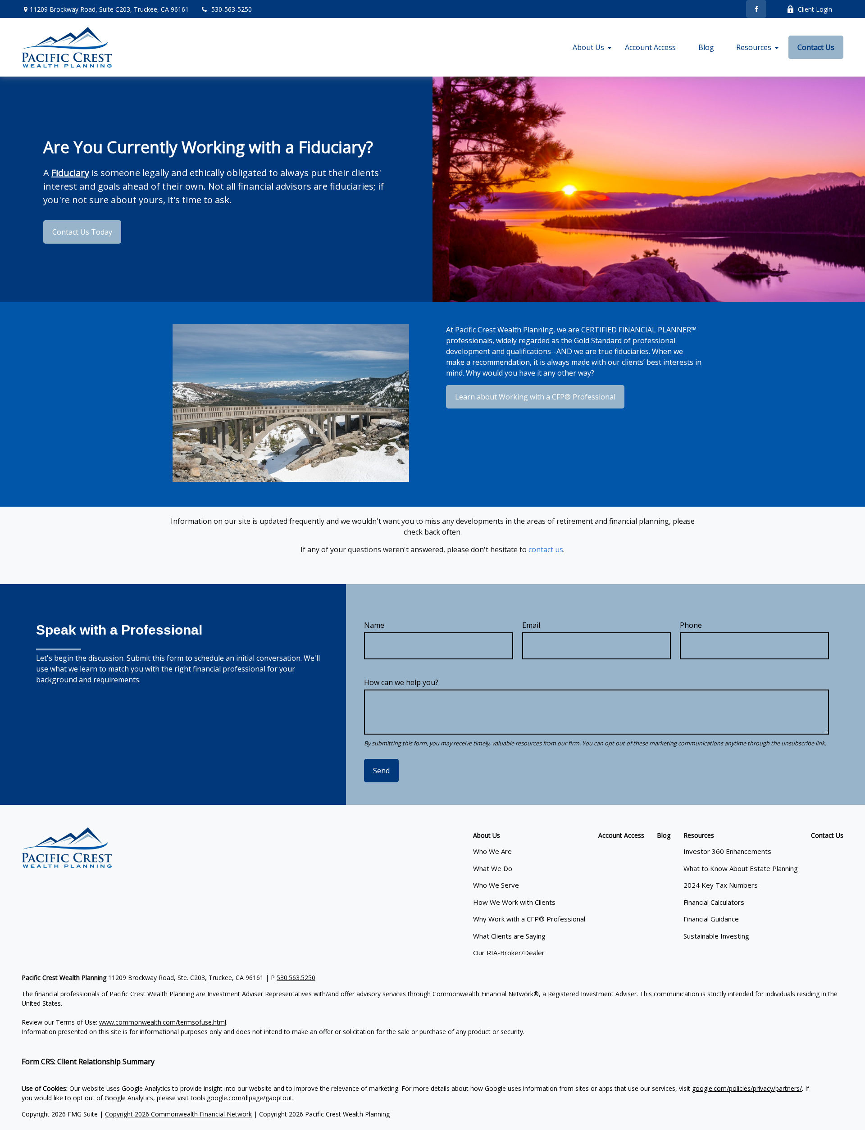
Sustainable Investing (716, 935)
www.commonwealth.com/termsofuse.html (162, 1022)
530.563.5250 (296, 977)
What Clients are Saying (509, 935)
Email (531, 625)
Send (381, 771)
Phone (691, 625)
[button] (588, 47)
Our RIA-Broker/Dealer (509, 952)
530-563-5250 (231, 9)
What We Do (492, 868)
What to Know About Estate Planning (740, 868)
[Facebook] (756, 9)
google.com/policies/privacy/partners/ (747, 1088)
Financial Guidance (711, 918)
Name (374, 625)
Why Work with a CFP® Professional (529, 918)
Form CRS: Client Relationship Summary (88, 1061)
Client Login (815, 9)
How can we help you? (401, 682)
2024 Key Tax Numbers (720, 884)
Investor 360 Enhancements (727, 851)
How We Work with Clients (514, 902)
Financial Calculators (713, 902)
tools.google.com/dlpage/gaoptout (241, 1098)
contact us (545, 549)
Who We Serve (496, 884)
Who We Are (492, 851)
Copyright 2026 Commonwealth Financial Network (178, 1114)
